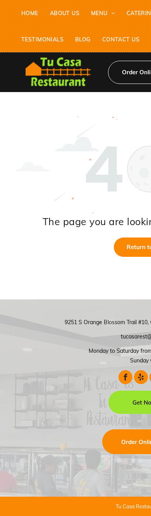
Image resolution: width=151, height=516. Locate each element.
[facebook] (125, 377)
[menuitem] (29, 13)
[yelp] (141, 377)
